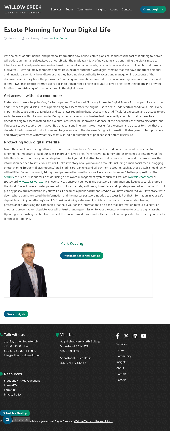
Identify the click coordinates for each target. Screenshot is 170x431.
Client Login (151, 9)
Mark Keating (71, 243)
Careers (121, 379)
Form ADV (10, 385)
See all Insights (16, 314)
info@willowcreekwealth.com (22, 355)
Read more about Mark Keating (82, 255)
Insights (101, 9)
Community (84, 9)
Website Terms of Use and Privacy (93, 421)
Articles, (55, 38)
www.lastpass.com (140, 176)
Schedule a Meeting (15, 413)
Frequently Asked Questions (22, 380)
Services (56, 9)
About (114, 9)
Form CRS (10, 389)
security (9, 176)
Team (69, 9)
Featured (63, 38)
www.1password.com (32, 181)
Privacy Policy (13, 394)
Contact (127, 9)
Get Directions (69, 350)
